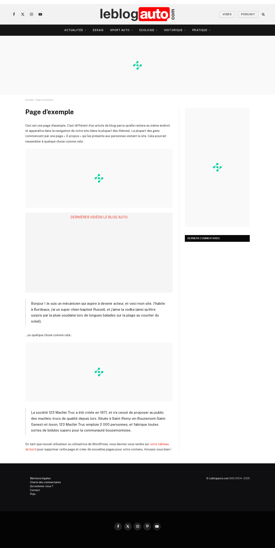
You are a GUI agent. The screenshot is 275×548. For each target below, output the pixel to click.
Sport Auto (120, 30)
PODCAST (248, 14)
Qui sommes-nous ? (41, 486)
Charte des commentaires (45, 482)
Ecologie (146, 30)
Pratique (199, 30)
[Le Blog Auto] (137, 14)
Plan (33, 494)
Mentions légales (40, 478)
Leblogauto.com (219, 478)
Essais (98, 30)
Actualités (73, 30)
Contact (35, 490)
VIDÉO (227, 14)
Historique (173, 30)
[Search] (263, 14)
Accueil (29, 100)
